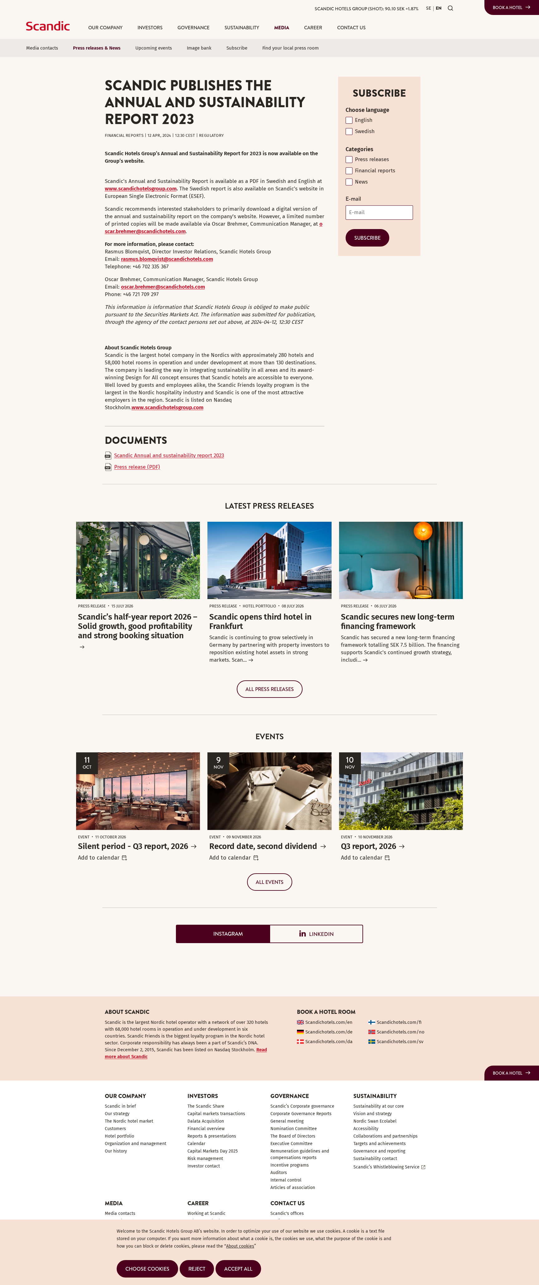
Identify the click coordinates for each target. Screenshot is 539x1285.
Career (313, 27)
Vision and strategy (372, 1113)
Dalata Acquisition (205, 1121)
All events (270, 882)
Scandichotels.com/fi (399, 1022)
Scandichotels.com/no (401, 1032)
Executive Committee (291, 1143)
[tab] (223, 934)
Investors (150, 27)
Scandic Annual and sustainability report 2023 (169, 455)
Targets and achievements (379, 1143)
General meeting (286, 1121)
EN (439, 8)
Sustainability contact (375, 1158)
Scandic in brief (120, 1106)
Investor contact (203, 1166)
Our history (116, 1151)
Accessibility (365, 1128)
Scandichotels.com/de (328, 1032)
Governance (193, 27)
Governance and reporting (379, 1151)
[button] (147, 1269)
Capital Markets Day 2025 (212, 1151)
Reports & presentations (211, 1136)
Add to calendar (98, 857)
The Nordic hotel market (129, 1121)
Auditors (278, 1172)
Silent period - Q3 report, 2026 (133, 846)
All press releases (269, 689)
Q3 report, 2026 (368, 846)
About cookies (240, 1246)
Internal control (285, 1180)
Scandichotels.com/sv (400, 1041)
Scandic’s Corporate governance (302, 1106)
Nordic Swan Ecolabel (374, 1121)
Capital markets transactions (216, 1113)
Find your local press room (290, 48)
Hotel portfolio (119, 1136)
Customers (115, 1128)
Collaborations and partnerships (385, 1136)
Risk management (205, 1158)
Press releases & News (96, 48)
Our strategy (117, 1113)
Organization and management (135, 1143)
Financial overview (206, 1128)
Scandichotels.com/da (328, 1041)
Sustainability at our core (378, 1106)
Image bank (199, 48)
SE (428, 8)
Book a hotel (507, 7)
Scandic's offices (287, 1213)
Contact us (351, 27)
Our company (105, 27)
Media (281, 27)
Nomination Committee (293, 1128)
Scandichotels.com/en (328, 1022)
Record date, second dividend (263, 846)
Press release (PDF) (137, 467)
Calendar (196, 1143)
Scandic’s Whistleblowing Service (386, 1167)
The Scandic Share (205, 1106)
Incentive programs (289, 1165)
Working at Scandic (206, 1213)
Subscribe (236, 48)
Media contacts (42, 48)
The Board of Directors (292, 1136)
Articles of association (292, 1187)
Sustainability (242, 27)
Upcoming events (153, 48)
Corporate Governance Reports (301, 1113)
